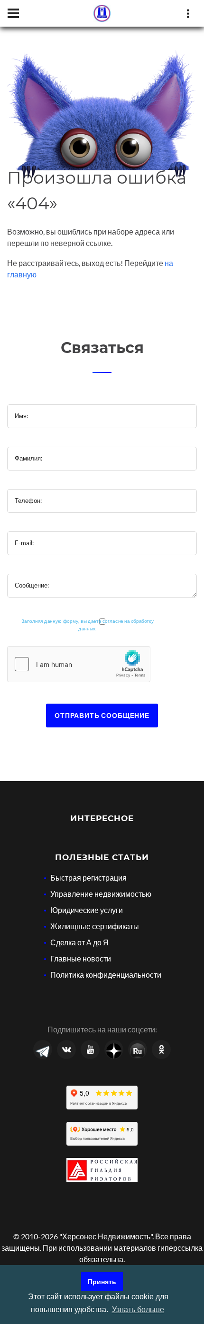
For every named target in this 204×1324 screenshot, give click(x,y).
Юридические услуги (86, 909)
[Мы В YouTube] (90, 1049)
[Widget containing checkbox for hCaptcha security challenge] (78, 664)
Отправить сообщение (102, 715)
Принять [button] (102, 1281)
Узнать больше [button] (138, 1309)
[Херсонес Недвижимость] (102, 13)
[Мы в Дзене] (113, 1049)
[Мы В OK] (161, 1049)
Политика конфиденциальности (105, 974)
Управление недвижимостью (100, 893)
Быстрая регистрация (88, 877)
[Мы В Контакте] (66, 1049)
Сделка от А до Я (79, 942)
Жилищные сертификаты (94, 926)
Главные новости (80, 958)
